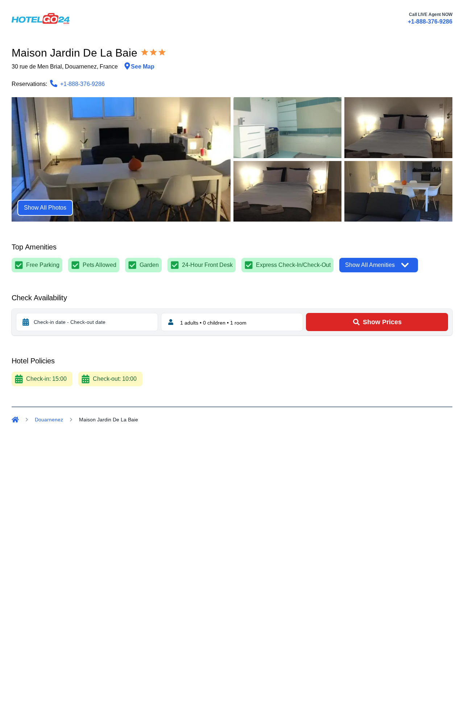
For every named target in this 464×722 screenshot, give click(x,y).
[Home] (15, 419)
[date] (25, 322)
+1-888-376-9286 (430, 21)
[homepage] (41, 18)
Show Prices (382, 322)
